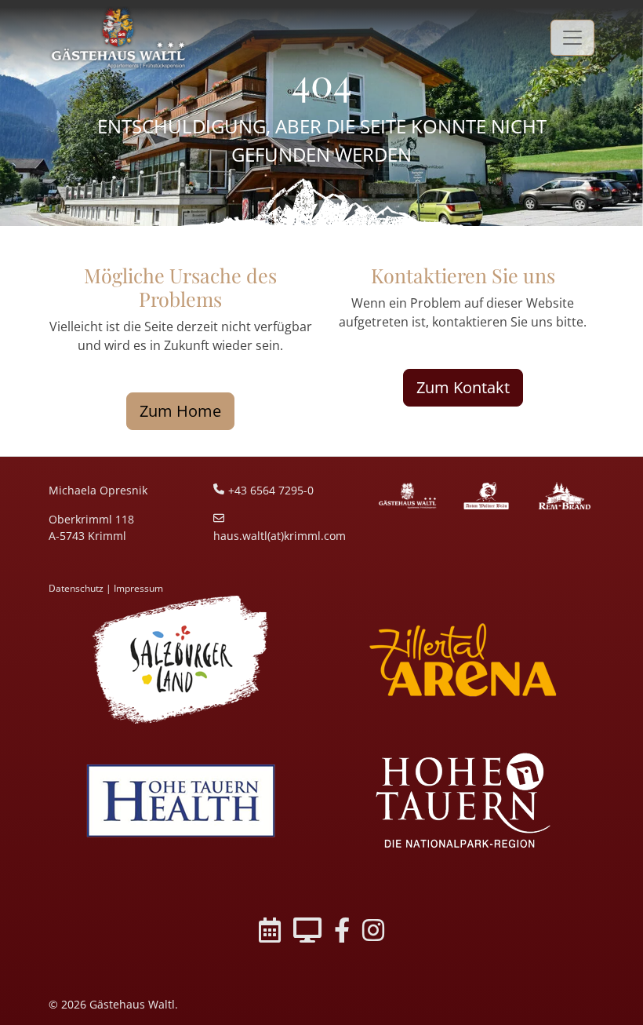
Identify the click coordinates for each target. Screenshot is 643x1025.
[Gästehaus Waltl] (408, 496)
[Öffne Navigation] (572, 37)
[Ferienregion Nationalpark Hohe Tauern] (463, 800)
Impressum (138, 588)
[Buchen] (270, 933)
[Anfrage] (307, 933)
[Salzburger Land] (180, 660)
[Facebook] (342, 933)
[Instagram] (373, 933)
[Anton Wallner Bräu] (486, 496)
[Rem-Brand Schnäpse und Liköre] (564, 496)
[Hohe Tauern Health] (180, 800)
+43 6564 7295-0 (271, 490)
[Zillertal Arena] (463, 660)
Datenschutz (76, 588)
